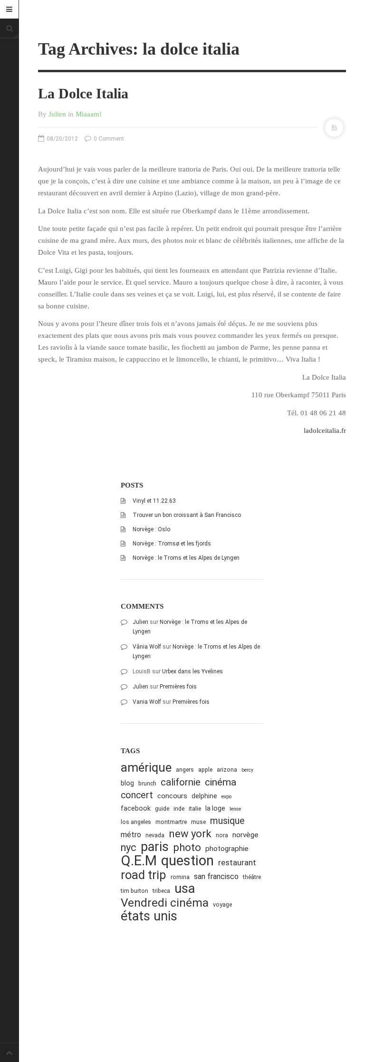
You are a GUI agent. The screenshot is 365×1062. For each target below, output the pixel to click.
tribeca (161, 890)
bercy (247, 770)
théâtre (252, 876)
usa (184, 889)
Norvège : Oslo (151, 529)
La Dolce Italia (83, 93)
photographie (227, 848)
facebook (136, 808)
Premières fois (178, 686)
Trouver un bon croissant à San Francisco (187, 515)
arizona (227, 769)
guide (162, 808)
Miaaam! (89, 114)
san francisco (216, 876)
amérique (146, 768)
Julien (57, 114)
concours (172, 796)
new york (190, 834)
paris (155, 847)
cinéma (220, 782)
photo (187, 847)
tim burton (134, 890)
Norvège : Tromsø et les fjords (172, 543)
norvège (245, 835)
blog (127, 783)
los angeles (136, 821)
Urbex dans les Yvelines (192, 671)
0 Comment (108, 138)
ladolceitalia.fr (325, 430)
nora (222, 835)
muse (198, 821)
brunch (147, 783)
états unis (149, 916)
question (187, 861)
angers (185, 769)
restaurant (237, 862)
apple (205, 769)
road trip (143, 875)
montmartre (171, 821)
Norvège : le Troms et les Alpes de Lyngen (186, 558)
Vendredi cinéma (165, 903)
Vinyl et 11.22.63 (154, 501)
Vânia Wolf (147, 646)
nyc (128, 847)
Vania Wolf (147, 701)
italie (195, 808)
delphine (204, 796)
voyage (222, 904)
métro (131, 834)
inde (178, 808)
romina (180, 876)
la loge (215, 808)
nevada (154, 835)
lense (235, 809)
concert (137, 795)
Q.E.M (139, 861)
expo (226, 797)
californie (181, 782)
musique (227, 820)
